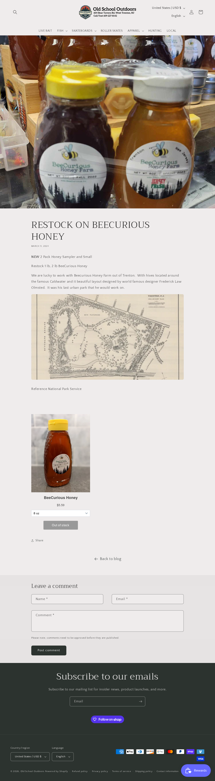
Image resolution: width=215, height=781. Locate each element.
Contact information (167, 771)
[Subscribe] (140, 701)
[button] (15, 12)
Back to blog (110, 559)
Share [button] (39, 540)
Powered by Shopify (56, 771)
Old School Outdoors (32, 771)
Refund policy (80, 771)
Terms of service (121, 771)
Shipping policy (144, 771)
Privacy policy (100, 771)
